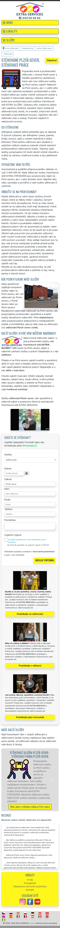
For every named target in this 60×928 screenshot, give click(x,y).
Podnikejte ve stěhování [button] (30, 614)
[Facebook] (30, 901)
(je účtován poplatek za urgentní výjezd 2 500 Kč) (28, 545)
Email (7, 499)
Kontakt (30, 889)
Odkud (7, 479)
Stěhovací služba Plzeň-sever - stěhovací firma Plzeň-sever (30, 754)
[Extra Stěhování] (30, 8)
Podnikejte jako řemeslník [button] (30, 717)
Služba (7, 454)
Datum (7, 468)
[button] (30, 22)
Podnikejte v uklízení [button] (30, 665)
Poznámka (9, 520)
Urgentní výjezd (12, 535)
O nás (30, 879)
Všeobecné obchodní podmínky (30, 886)
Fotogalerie (30, 883)
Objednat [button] (52, 60)
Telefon (8, 509)
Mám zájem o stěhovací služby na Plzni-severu (30, 806)
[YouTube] (37, 901)
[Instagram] (22, 901)
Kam (6, 488)
